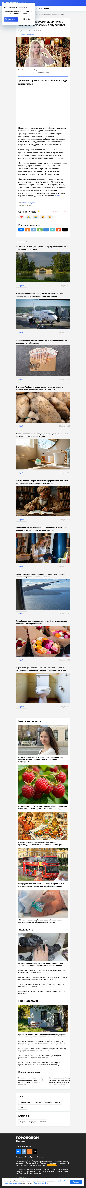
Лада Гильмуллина (29, 203)
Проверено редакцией (27, 34)
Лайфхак (37, 1102)
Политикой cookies (40, 1183)
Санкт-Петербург (25, 1102)
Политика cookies (32, 1163)
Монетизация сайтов (23, 1161)
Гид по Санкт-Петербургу (32, 1173)
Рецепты (23, 1107)
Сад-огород (48, 1102)
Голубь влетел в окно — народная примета (40, 1172)
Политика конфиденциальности (42, 1161)
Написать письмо (35, 1165)
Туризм (57, 1102)
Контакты (23, 1165)
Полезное (45, 8)
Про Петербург (28, 1000)
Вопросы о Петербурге (28, 1122)
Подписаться (11, 19)
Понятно (76, 1182)
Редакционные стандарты (57, 1163)
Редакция (43, 1163)
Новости (20, 1141)
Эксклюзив (25, 929)
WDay (57, 196)
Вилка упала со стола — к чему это (39, 1169)
